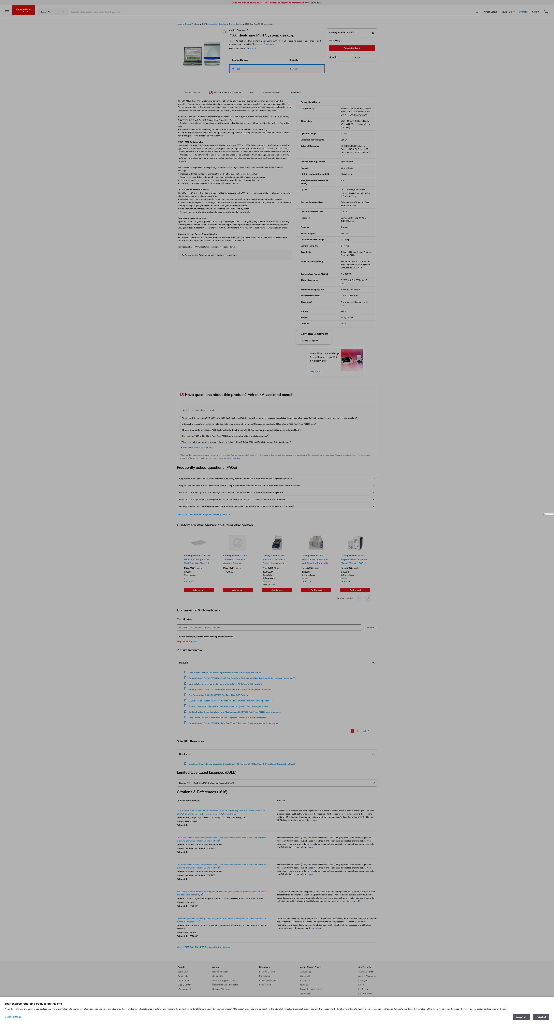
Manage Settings (13, 1016)
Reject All (541, 1017)
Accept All (521, 1017)
